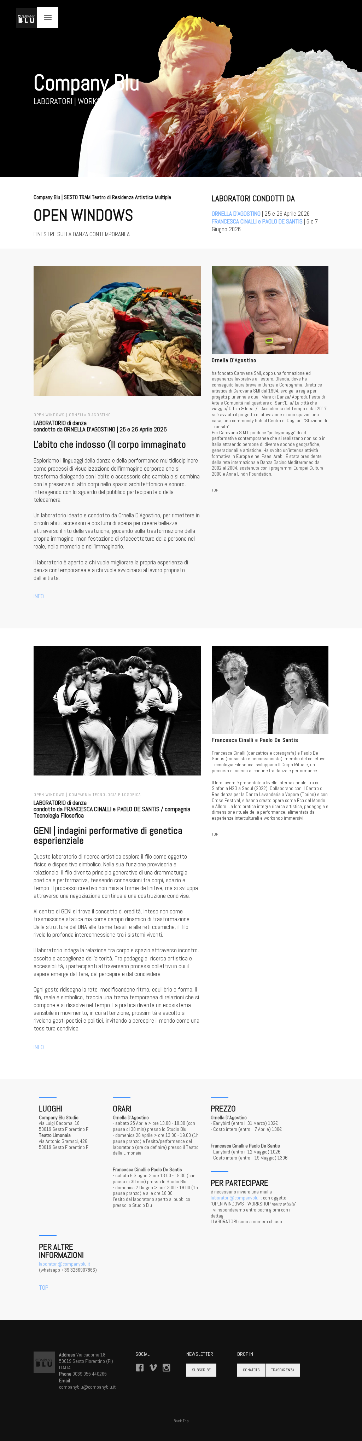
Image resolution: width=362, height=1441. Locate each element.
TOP (215, 490)
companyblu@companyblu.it (87, 1387)
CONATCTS (251, 1369)
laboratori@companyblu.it (236, 1198)
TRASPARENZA (282, 1369)
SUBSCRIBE (201, 1369)
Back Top (181, 1420)
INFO (39, 596)
